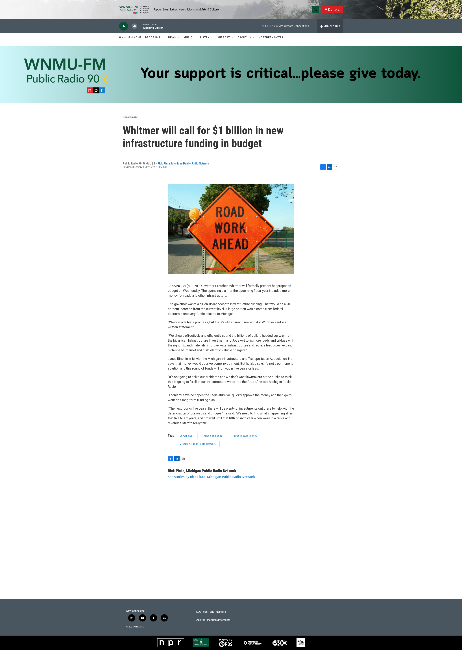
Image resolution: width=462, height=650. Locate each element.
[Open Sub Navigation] (163, 37)
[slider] (140, 26)
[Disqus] (231, 550)
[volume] (134, 26)
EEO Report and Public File (211, 612)
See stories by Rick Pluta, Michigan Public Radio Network (211, 477)
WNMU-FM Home (130, 37)
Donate (333, 9)
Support (223, 37)
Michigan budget (213, 435)
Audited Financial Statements (213, 620)
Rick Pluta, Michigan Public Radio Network (183, 163)
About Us (244, 37)
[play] (124, 26)
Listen (205, 37)
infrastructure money (245, 435)
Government (130, 117)
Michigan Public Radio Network (198, 443)
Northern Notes (271, 37)
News (172, 37)
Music (188, 37)
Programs (152, 37)
